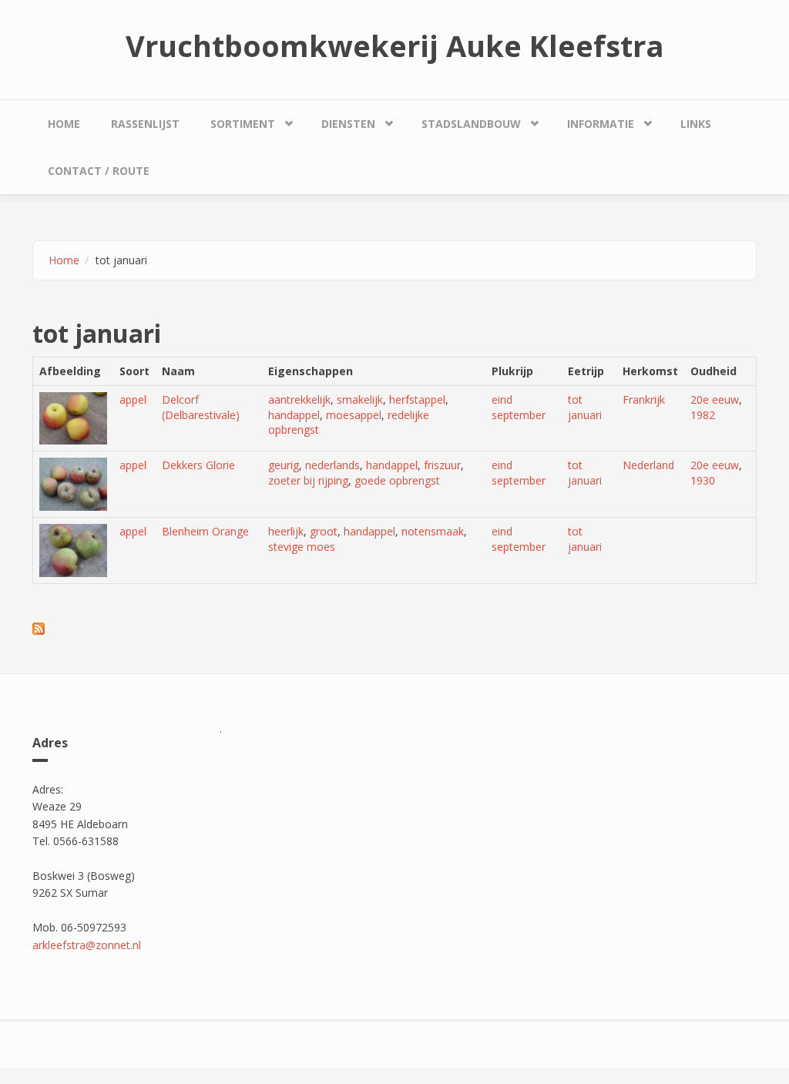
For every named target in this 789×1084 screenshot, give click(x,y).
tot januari (585, 407)
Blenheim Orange (205, 531)
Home (64, 123)
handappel (294, 415)
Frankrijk (644, 399)
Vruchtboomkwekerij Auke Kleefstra (395, 45)
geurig (283, 465)
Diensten (340, 120)
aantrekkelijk (299, 399)
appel (132, 399)
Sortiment (235, 120)
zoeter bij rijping (308, 480)
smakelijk (360, 399)
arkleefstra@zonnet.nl (86, 945)
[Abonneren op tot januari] (394, 629)
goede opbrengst (397, 480)
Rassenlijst (145, 123)
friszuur (442, 465)
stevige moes (301, 546)
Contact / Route (98, 170)
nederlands (332, 465)
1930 (702, 480)
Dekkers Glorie (198, 465)
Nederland (648, 465)
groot (323, 531)
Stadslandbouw (463, 120)
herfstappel (417, 399)
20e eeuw (714, 399)
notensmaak (432, 531)
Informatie (593, 120)
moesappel (353, 415)
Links (695, 123)
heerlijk (286, 531)
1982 (702, 415)
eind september (519, 407)
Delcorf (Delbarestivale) (201, 407)
